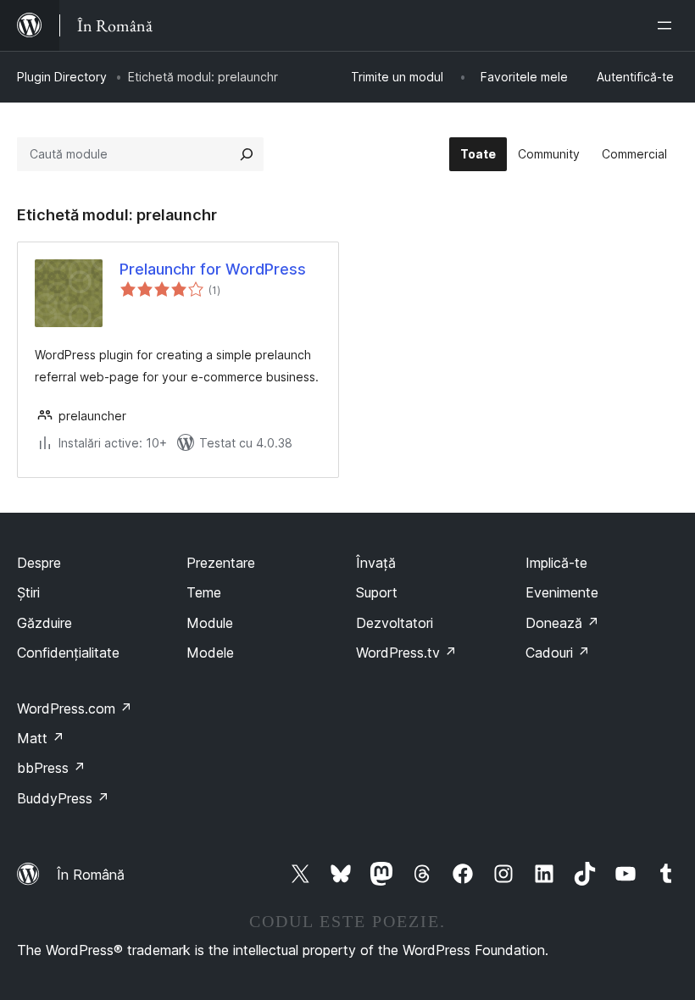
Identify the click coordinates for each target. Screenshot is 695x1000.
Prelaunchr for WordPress (213, 269)
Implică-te (556, 562)
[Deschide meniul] (668, 25)
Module (209, 622)
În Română (91, 874)
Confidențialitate (68, 652)
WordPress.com (74, 708)
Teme (203, 592)
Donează (562, 622)
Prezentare (220, 562)
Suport (377, 592)
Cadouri (557, 652)
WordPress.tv (406, 652)
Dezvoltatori (394, 622)
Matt (40, 738)
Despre (39, 562)
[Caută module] (247, 154)
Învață (376, 562)
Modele (210, 652)
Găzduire (44, 622)
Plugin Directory (62, 76)
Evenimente (561, 592)
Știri (28, 592)
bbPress (51, 767)
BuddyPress (63, 798)
